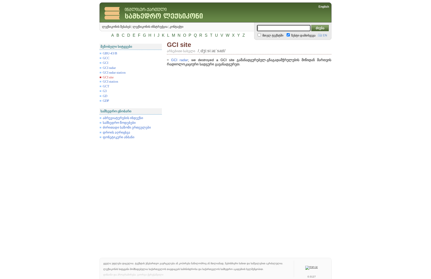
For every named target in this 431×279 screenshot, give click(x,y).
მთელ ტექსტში (272, 35)
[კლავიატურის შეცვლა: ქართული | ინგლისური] (322, 34)
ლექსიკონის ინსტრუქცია (150, 26)
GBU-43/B (110, 53)
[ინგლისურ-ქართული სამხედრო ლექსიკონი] (164, 21)
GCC (106, 58)
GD (105, 96)
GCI (105, 63)
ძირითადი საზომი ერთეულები (127, 127)
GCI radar (109, 68)
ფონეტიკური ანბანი (118, 137)
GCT (106, 86)
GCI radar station (114, 72)
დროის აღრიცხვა (116, 132)
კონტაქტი (176, 26)
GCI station (110, 81)
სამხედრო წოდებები (119, 123)
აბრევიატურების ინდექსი (123, 118)
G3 (105, 91)
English (324, 6)
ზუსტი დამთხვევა (303, 35)
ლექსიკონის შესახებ (116, 26)
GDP (106, 101)
